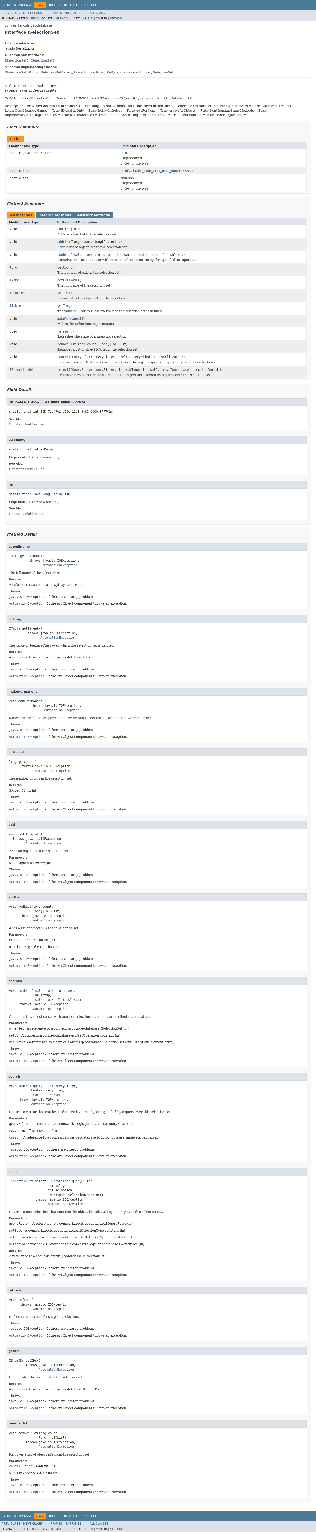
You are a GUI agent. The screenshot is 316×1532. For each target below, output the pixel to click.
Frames (56, 13)
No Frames (73, 13)
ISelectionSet (84, 255)
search (62, 357)
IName (14, 280)
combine (63, 255)
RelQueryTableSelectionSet (129, 72)
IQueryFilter (81, 357)
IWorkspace (179, 369)
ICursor (160, 357)
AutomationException (59, 565)
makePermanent (69, 318)
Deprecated (68, 5)
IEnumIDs (17, 293)
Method (62, 18)
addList (63, 242)
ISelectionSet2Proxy (21, 72)
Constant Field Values (26, 424)
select (62, 369)
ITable (15, 306)
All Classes (99, 13)
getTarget (65, 306)
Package (25, 5)
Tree (52, 5)
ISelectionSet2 (17, 60)
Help (94, 5)
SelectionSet (163, 72)
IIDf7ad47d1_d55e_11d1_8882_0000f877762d (157, 171)
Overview (8, 5)
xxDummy (127, 178)
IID (124, 153)
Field (35, 18)
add (60, 229)
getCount (64, 267)
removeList (66, 344)
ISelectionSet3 (43, 60)
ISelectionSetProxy (89, 72)
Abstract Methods (93, 215)
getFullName (67, 280)
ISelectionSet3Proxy (55, 72)
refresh (63, 331)
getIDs (62, 293)
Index (84, 5)
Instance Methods (54, 215)
